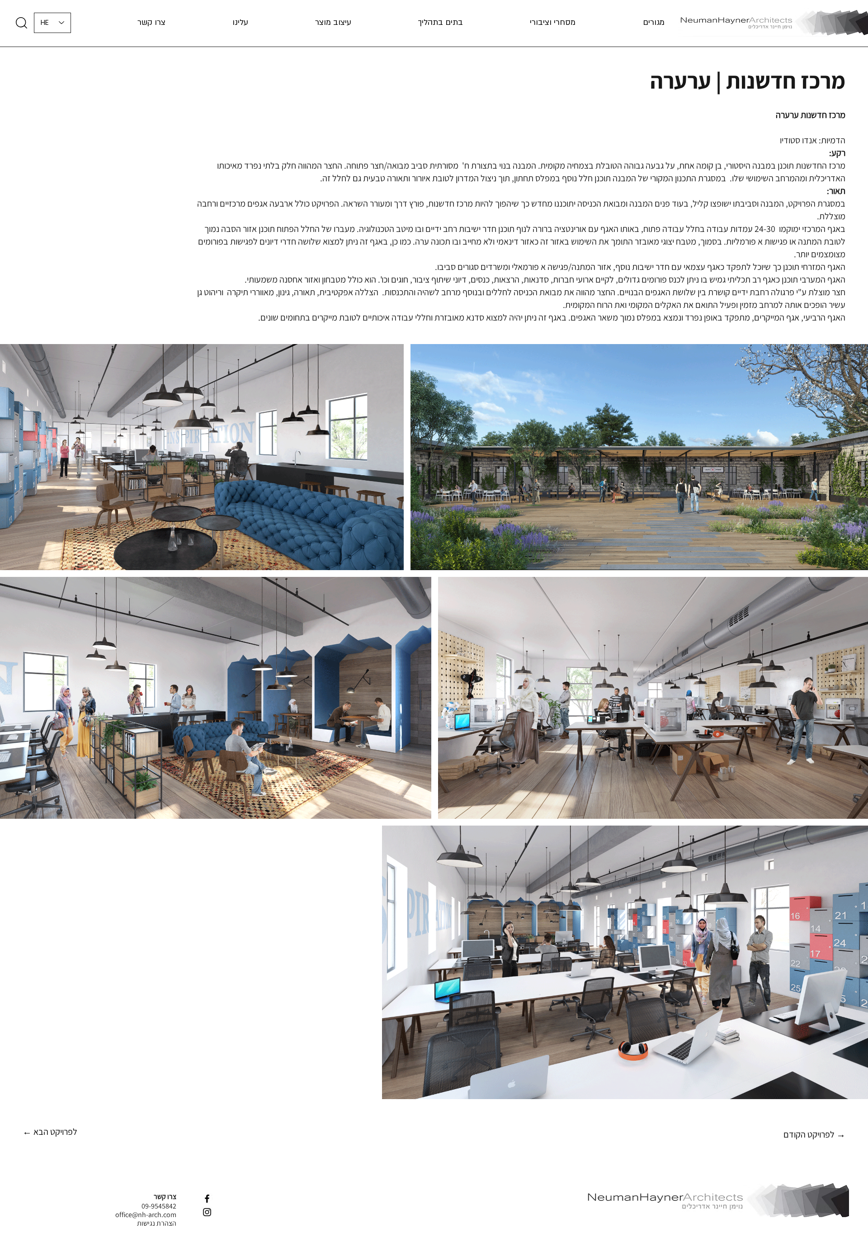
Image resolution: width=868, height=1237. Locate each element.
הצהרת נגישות (156, 1223)
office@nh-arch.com (145, 1214)
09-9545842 (159, 1206)
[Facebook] (207, 1198)
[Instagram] (207, 1212)
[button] (213, 22)
